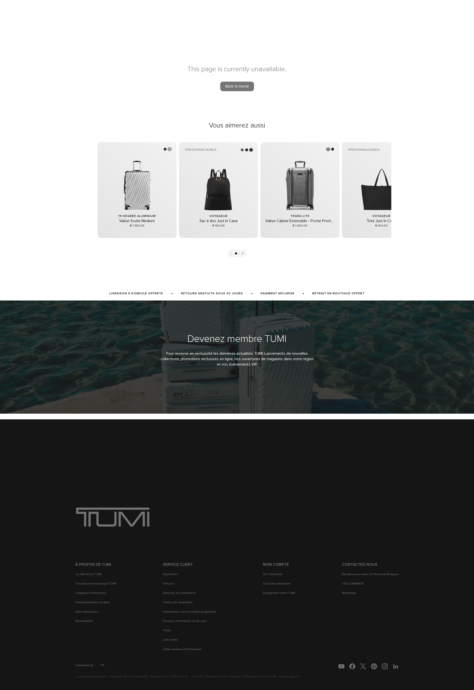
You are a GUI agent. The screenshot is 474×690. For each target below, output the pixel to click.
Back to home (237, 86)
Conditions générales (90, 676)
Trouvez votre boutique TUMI (95, 583)
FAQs (167, 630)
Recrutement (84, 621)
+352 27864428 (352, 583)
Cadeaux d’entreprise (90, 593)
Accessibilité (160, 676)
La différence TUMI (88, 574)
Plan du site (180, 676)
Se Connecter (272, 574)
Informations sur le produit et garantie (189, 611)
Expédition (170, 574)
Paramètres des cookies (223, 676)
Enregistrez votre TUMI (279, 593)
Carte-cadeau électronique (182, 649)
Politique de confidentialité (128, 676)
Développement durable (92, 602)
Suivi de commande (276, 583)
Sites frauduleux (86, 611)
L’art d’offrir (170, 639)
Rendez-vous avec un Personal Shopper (370, 574)
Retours (168, 583)
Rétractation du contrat (260, 676)
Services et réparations (179, 593)
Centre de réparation (178, 602)
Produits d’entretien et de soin (185, 621)
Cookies (197, 676)
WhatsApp (349, 593)
